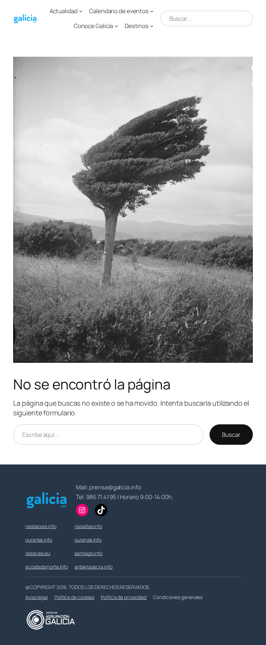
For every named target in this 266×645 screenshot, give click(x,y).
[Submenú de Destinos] (151, 26)
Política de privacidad (124, 597)
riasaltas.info (88, 526)
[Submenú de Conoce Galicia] (116, 26)
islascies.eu (37, 553)
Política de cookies (74, 597)
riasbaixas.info (40, 526)
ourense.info (38, 539)
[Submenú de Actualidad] (80, 11)
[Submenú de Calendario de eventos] (151, 11)
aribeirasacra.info (93, 566)
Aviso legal (36, 597)
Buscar (231, 435)
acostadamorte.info (46, 566)
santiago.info (88, 553)
